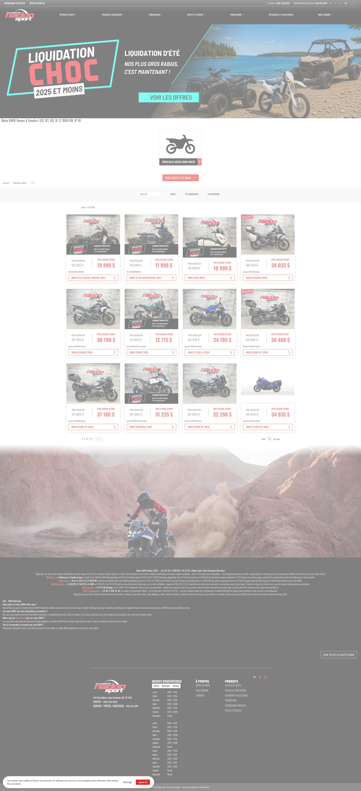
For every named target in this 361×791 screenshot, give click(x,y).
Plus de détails (14, 783)
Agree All (142, 782)
